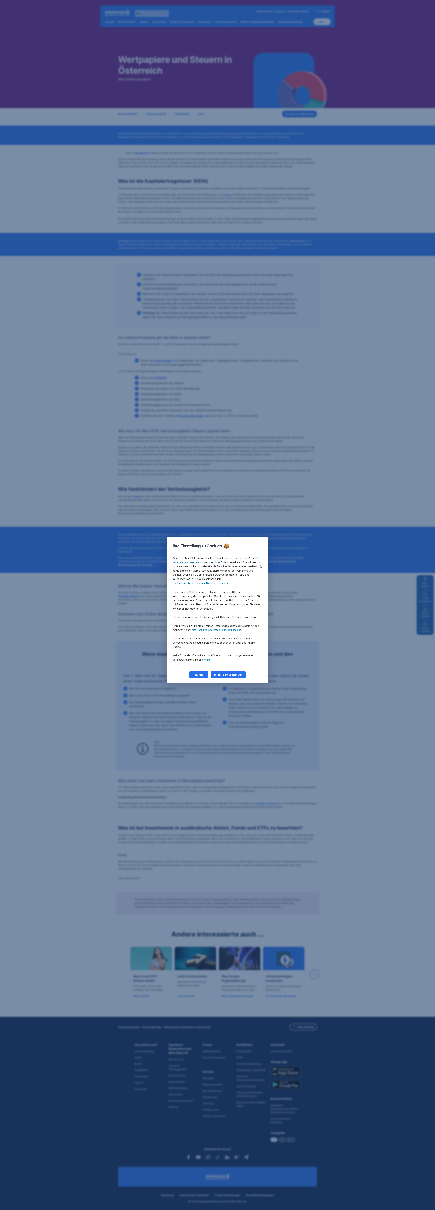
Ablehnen (198, 674)
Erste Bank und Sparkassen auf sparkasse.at (215, 629)
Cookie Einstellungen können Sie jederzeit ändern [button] (201, 583)
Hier (217, 562)
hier (208, 659)
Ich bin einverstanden (228, 674)
